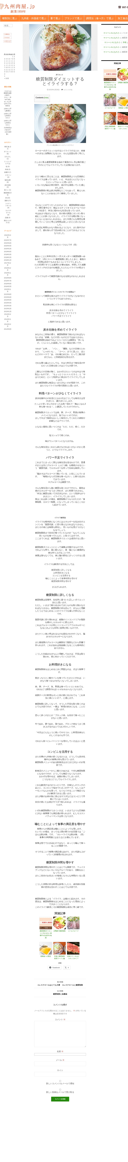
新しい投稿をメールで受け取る (60, 1092)
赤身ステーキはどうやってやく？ (73, 957)
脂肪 (6, 200)
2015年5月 (7, 300)
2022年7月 (7, 240)
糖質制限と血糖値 (60, 992)
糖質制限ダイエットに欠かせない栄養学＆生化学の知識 (46, 934)
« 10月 (6, 78)
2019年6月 (7, 251)
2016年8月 (7, 278)
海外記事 (8, 180)
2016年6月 (7, 284)
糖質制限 (7, 193)
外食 (6, 169)
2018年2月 (7, 257)
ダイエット (59, 75)
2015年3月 (7, 306)
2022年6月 (7, 243)
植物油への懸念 (45, 956)
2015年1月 (7, 311)
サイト (60, 1070)
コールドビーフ (73, 931)
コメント (60, 1019)
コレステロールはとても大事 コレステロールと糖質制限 (60, 983)
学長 (124, 42)
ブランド (73, 18)
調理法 (100, 18)
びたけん (8, 156)
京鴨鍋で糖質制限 (60, 931)
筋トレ (6, 190)
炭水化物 (8, 185)
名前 (60, 1051)
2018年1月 (7, 260)
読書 (6, 218)
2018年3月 (7, 254)
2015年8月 (7, 294)
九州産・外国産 (33, 18)
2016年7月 (7, 281)
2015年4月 (7, 303)
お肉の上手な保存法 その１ (7, 123)
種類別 (9, 18)
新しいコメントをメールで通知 (60, 1083)
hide (46, 98)
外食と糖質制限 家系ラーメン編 (60, 957)
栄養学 (6, 172)
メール (60, 1060)
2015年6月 (7, 297)
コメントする (67, 90)
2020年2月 (7, 249)
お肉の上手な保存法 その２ (7, 116)
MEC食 (6, 147)
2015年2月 (7, 308)
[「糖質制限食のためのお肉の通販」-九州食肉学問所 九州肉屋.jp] (17, 8)
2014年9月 (7, 329)
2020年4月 (7, 246)
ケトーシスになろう (111, 33)
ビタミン (8, 175)
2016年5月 (7, 286)
